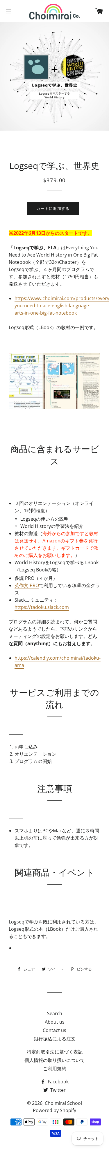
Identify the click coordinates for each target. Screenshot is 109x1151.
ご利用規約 (54, 1068)
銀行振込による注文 (55, 1038)
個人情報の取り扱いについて (54, 1060)
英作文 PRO (27, 585)
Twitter (57, 1090)
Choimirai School (63, 1103)
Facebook (58, 1081)
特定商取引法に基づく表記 (55, 1052)
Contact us (54, 1030)
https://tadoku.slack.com (42, 607)
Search (54, 1013)
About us (55, 1022)
